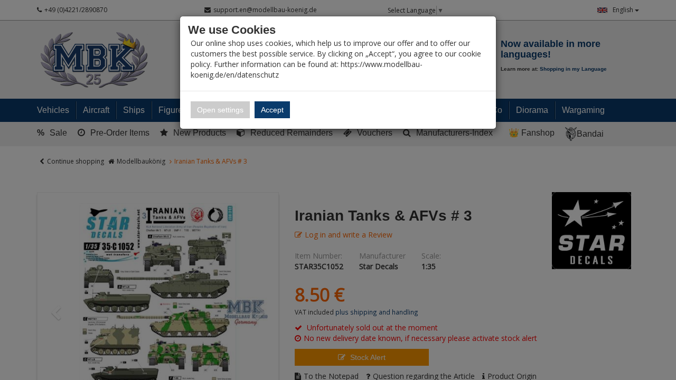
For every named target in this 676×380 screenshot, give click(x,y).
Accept (272, 110)
